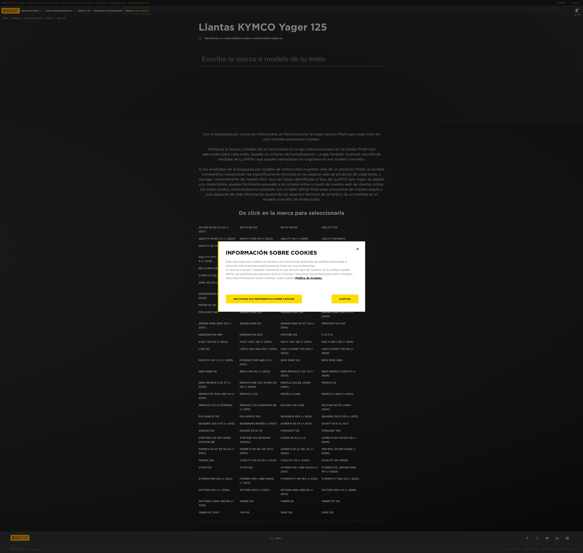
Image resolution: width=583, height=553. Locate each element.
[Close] (358, 249)
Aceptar (345, 299)
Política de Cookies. (308, 278)
